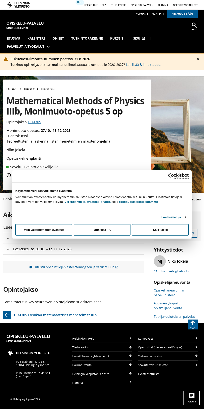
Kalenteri (36, 38)
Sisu (139, 38)
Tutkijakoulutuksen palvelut (174, 316)
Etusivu (13, 38)
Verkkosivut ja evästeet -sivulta (88, 201)
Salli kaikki (160, 229)
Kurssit (116, 38)
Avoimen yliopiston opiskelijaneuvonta (168, 305)
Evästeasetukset (148, 374)
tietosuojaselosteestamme (138, 201)
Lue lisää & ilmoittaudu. (143, 64)
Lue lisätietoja (171, 217)
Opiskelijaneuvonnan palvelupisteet (169, 292)
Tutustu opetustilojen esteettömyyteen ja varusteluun (75, 267)
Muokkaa (99, 229)
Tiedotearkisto (81, 347)
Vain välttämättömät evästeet (44, 229)
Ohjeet (58, 38)
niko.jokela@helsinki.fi (175, 271)
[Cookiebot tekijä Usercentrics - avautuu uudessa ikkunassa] (171, 176)
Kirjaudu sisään (182, 14)
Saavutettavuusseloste (153, 365)
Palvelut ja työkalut (25, 46)
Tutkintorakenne (87, 38)
